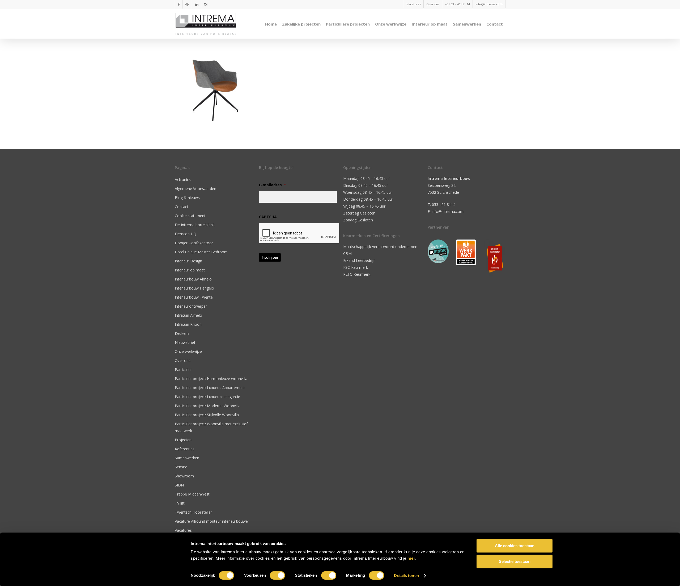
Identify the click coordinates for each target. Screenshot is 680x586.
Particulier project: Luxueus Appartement (210, 387)
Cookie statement (190, 215)
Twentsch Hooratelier (193, 512)
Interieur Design (188, 260)
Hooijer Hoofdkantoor (194, 242)
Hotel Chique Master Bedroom (201, 251)
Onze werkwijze (188, 351)
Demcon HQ (185, 233)
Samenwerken (187, 457)
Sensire (181, 466)
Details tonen (406, 575)
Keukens (182, 333)
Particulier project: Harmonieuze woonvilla (211, 378)
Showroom (184, 475)
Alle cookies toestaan (514, 545)
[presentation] (299, 233)
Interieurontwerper (191, 306)
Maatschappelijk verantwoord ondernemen (380, 246)
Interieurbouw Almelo (193, 279)
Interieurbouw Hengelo (194, 288)
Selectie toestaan (514, 561)
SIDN (179, 485)
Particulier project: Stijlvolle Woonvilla (207, 414)
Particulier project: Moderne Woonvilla (207, 405)
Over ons (182, 360)
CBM (347, 253)
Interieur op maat (190, 270)
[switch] (277, 575)
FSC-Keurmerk (355, 267)
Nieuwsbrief (185, 342)
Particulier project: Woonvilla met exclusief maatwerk (211, 427)
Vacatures (183, 530)
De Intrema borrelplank (195, 224)
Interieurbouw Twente (194, 297)
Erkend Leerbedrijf (359, 260)
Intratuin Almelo (188, 315)
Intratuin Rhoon (188, 324)
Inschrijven (270, 257)
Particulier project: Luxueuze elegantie (207, 396)
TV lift (180, 503)
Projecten (183, 439)
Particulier (183, 369)
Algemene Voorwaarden (195, 188)
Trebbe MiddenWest (192, 494)
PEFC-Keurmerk (356, 274)
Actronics (183, 179)
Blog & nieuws (187, 197)
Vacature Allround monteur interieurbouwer (212, 521)
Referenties (184, 448)
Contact (181, 206)
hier (411, 558)
